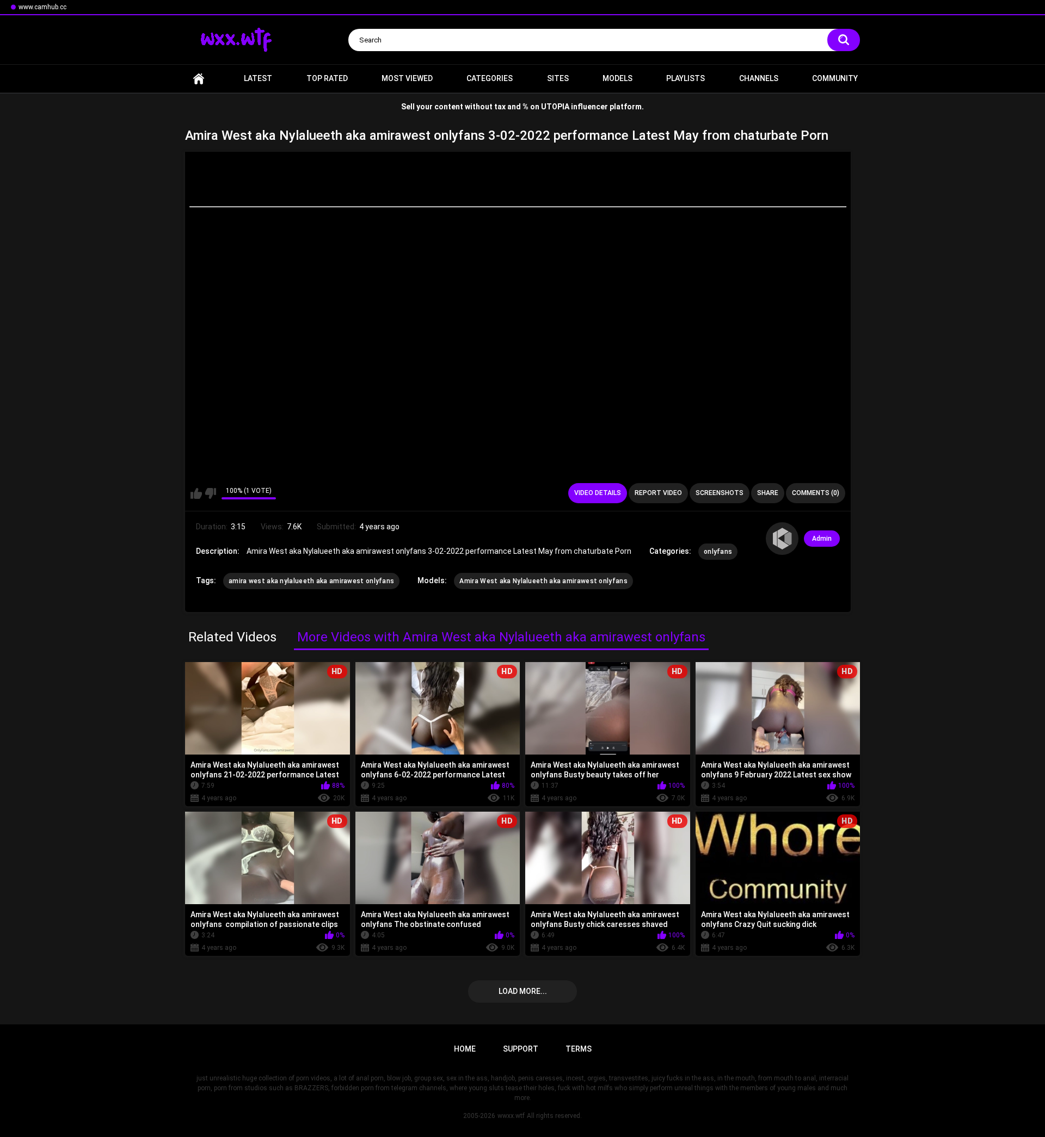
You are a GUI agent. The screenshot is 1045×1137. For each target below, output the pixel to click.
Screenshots (719, 493)
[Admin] (782, 538)
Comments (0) (815, 493)
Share (767, 493)
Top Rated (327, 78)
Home (198, 78)
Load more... (523, 991)
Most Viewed (407, 78)
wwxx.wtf (511, 1116)
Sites (558, 78)
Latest (258, 78)
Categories (489, 78)
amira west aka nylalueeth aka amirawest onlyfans (311, 581)
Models (617, 78)
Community (835, 78)
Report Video (658, 493)
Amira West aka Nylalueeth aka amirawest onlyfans (543, 581)
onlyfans (718, 551)
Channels (758, 78)
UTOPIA (555, 106)
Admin (822, 538)
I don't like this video (210, 493)
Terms (578, 1049)
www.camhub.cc (42, 7)
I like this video (196, 493)
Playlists (685, 78)
